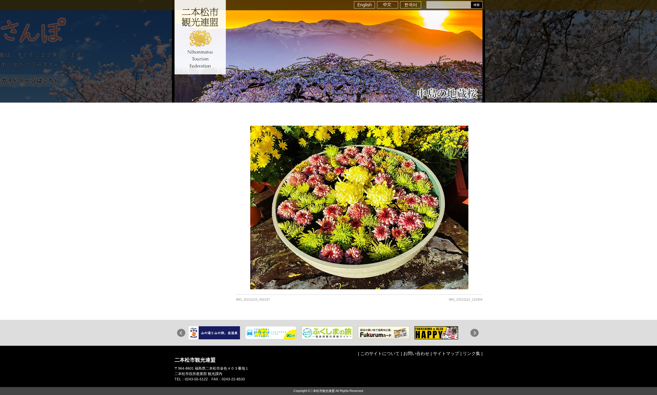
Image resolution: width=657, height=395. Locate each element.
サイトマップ (446, 353)
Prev (181, 333)
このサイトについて (380, 353)
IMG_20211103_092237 (253, 299)
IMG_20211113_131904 (465, 299)
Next (474, 333)
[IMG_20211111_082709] (359, 207)
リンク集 (471, 353)
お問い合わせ (416, 353)
